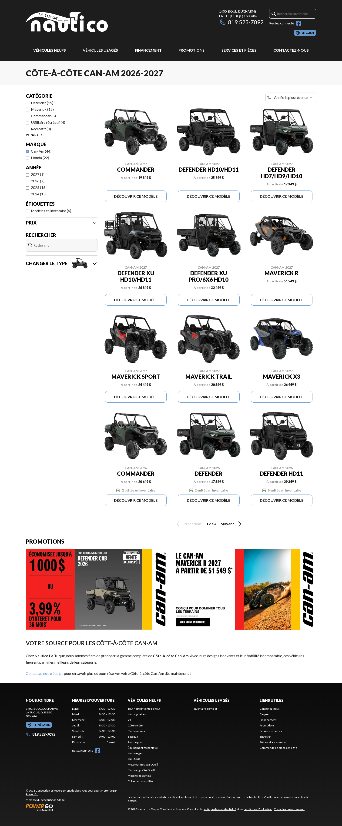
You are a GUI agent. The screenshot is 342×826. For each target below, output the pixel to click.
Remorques (135, 742)
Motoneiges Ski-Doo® (141, 770)
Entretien (266, 736)
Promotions (191, 50)
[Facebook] (299, 23)
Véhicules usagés (100, 50)
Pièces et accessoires (273, 742)
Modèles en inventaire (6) (51, 210)
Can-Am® (134, 759)
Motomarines (136, 731)
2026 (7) (37, 181)
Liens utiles (271, 700)
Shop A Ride (57, 800)
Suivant (227, 524)
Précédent (193, 524)
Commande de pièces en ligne (278, 747)
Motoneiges (135, 753)
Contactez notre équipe (44, 673)
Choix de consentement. (289, 809)
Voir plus (32, 135)
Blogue (264, 714)
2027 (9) (37, 174)
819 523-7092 (246, 22)
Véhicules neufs (49, 50)
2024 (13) (39, 194)
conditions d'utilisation (258, 809)
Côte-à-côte (135, 725)
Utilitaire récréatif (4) (48, 122)
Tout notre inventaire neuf (144, 708)
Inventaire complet (205, 708)
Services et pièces (238, 50)
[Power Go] (73, 807)
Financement (148, 50)
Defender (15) (42, 102)
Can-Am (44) (41, 151)
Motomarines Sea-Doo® (143, 764)
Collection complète (140, 781)
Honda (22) (40, 157)
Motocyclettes (137, 714)
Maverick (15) (42, 109)
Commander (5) (43, 116)
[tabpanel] (94, 725)
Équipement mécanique (143, 747)
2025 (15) (39, 187)
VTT (130, 720)
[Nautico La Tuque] (67, 22)
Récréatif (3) (41, 129)
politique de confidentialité (219, 809)
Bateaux (133, 736)
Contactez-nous (291, 50)
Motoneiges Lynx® (139, 775)
